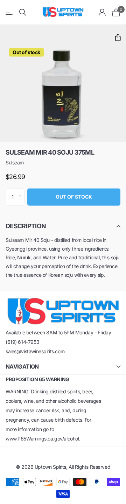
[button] (115, 37)
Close (63, 366)
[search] (22, 12)
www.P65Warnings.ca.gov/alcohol (42, 439)
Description (26, 226)
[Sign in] (102, 12)
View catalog (10, 12)
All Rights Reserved (89, 467)
